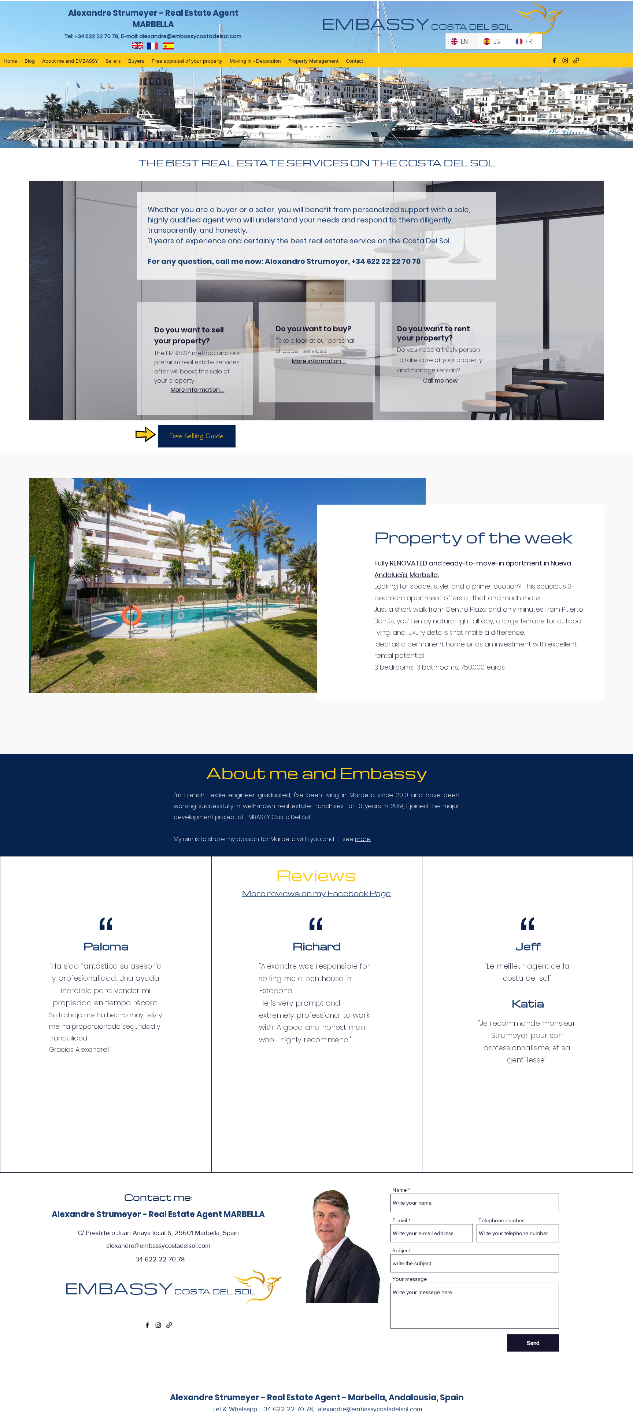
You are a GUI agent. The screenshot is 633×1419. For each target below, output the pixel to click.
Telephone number (501, 1220)
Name (399, 1190)
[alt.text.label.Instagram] (158, 1325)
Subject (401, 1250)
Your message (409, 1279)
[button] (197, 436)
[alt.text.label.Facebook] (147, 1325)
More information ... (198, 390)
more (363, 839)
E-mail (399, 1220)
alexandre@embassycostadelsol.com (190, 36)
